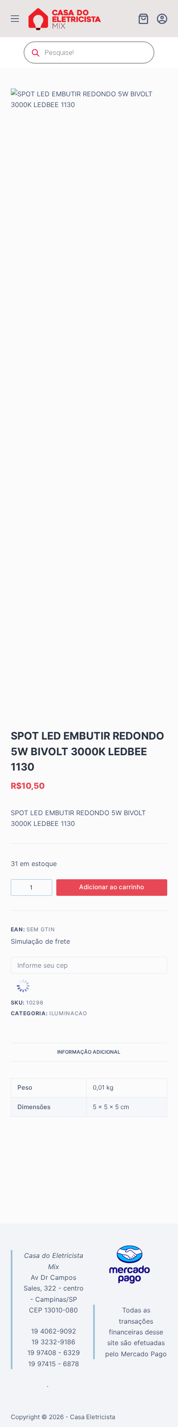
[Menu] (15, 18)
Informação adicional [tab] (88, 1052)
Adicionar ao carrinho (111, 887)
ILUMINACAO (68, 1013)
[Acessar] (162, 19)
